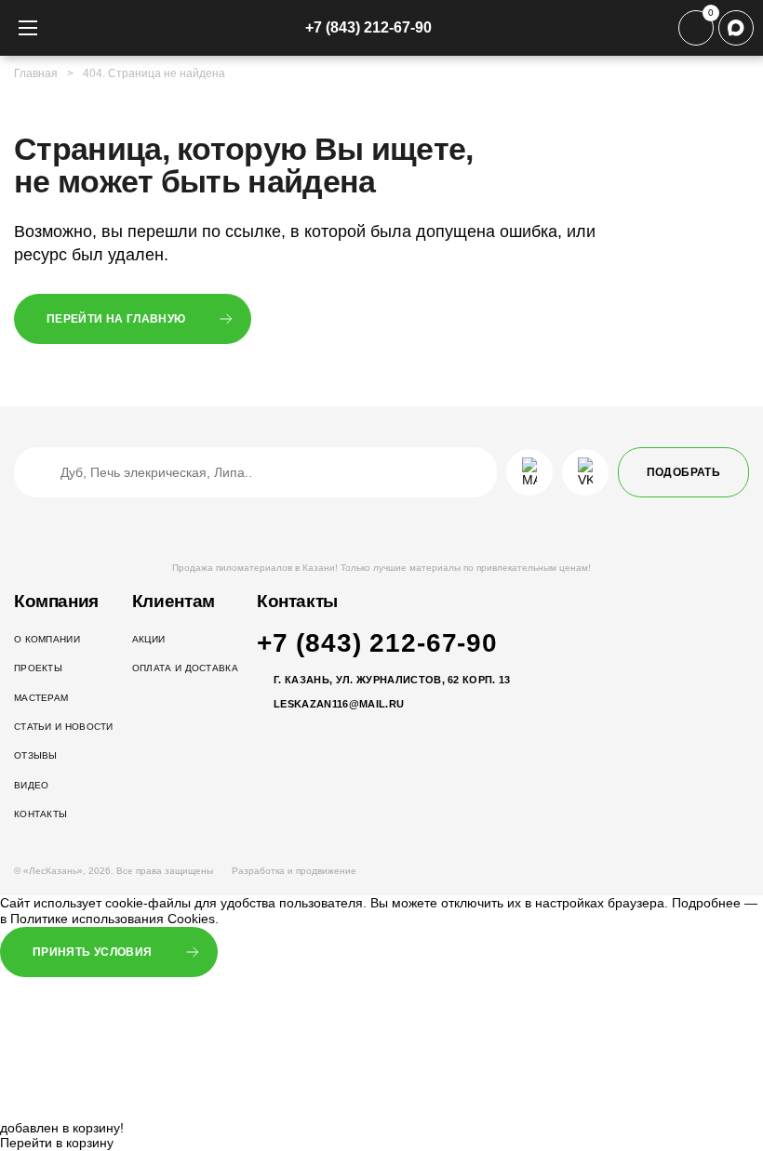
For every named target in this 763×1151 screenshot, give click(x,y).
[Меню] (28, 27)
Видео (31, 785)
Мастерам (41, 698)
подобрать (683, 472)
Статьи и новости (64, 726)
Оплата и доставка (185, 668)
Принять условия (92, 952)
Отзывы (36, 755)
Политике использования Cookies (112, 918)
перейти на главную (116, 318)
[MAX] (736, 28)
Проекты (38, 668)
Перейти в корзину (57, 1142)
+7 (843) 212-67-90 (368, 27)
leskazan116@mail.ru (339, 703)
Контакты (40, 814)
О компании (47, 639)
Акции (149, 639)
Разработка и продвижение (295, 871)
